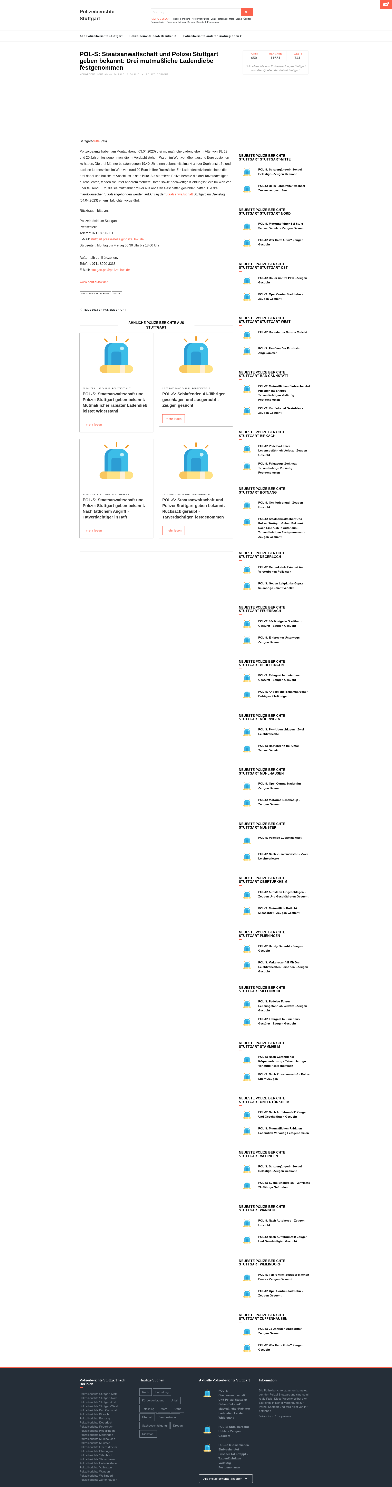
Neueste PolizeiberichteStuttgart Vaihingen (262, 1154)
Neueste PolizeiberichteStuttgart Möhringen (262, 717)
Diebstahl (201, 22)
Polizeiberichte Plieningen (96, 1451)
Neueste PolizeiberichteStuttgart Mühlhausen (262, 771)
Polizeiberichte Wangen (95, 1471)
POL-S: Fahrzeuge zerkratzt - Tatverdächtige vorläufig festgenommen (278, 468)
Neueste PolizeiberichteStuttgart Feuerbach (262, 609)
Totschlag (222, 19)
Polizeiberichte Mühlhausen (97, 1438)
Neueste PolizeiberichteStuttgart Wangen (262, 1208)
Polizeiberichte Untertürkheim (99, 1463)
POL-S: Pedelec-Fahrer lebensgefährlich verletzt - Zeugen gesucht (282, 450)
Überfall (247, 19)
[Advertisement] (156, 109)
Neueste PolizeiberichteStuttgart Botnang (262, 490)
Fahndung (185, 19)
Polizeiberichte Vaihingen (96, 1467)
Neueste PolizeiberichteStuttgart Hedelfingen (262, 663)
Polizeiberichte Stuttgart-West (99, 1406)
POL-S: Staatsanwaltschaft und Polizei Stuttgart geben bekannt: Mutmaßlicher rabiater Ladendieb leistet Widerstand (234, 1404)
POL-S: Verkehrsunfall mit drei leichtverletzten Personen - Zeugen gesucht (283, 967)
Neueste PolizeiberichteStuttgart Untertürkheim (264, 1100)
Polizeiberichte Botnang (95, 1418)
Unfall (213, 19)
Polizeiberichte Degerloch (96, 1422)
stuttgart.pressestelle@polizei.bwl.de (117, 239)
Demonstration (158, 22)
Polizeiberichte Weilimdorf (96, 1475)
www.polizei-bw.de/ (94, 282)
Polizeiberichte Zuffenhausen (98, 1479)
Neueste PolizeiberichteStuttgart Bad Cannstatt (263, 374)
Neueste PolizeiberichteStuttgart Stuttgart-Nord (265, 211)
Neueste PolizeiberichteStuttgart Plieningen (262, 934)
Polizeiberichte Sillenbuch (96, 1455)
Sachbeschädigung (176, 22)
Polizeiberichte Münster (95, 1443)
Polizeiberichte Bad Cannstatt (99, 1410)
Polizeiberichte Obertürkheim (98, 1447)
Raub (176, 19)
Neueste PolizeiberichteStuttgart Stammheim (262, 1044)
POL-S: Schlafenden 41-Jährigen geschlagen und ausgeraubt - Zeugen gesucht (194, 400)
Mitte (96, 141)
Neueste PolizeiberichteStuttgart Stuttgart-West (265, 320)
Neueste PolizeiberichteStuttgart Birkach (262, 434)
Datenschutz (266, 1416)
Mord (231, 19)
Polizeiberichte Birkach (94, 1414)
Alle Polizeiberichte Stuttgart (101, 36)
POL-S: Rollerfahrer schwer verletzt (282, 332)
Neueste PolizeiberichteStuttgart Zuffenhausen (263, 1316)
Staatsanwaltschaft (179, 194)
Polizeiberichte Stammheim (97, 1459)
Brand (239, 19)
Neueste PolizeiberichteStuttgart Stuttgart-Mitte (265, 157)
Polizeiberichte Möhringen (96, 1434)
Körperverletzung (200, 19)
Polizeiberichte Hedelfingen (97, 1430)
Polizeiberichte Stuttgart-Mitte (99, 1394)
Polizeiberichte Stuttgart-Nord (99, 1398)
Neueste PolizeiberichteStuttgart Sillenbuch (262, 989)
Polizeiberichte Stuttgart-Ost (98, 1402)
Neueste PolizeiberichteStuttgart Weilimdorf (262, 1262)
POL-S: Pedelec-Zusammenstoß (280, 837)
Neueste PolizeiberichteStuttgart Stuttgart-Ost (263, 265)
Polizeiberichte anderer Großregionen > (212, 36)
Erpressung (213, 22)
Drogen (191, 22)
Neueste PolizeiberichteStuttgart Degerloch (262, 554)
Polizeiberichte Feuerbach (96, 1426)
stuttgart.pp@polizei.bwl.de (110, 270)
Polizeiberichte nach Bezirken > (152, 36)
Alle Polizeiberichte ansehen (223, 1478)
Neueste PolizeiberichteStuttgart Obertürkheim (263, 879)
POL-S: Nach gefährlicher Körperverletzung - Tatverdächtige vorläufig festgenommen (282, 1061)
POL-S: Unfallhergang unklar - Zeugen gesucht (233, 1431)
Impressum (284, 1416)
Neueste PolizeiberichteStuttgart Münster (262, 825)
